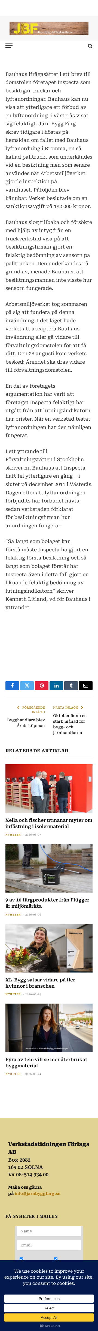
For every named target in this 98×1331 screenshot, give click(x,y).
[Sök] (90, 46)
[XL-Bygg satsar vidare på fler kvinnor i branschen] (49, 948)
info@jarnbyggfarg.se (37, 1193)
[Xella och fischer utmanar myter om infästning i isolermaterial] (49, 788)
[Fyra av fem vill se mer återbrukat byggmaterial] (49, 1028)
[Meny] (9, 46)
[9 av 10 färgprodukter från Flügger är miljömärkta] (49, 868)
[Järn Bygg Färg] (49, 28)
